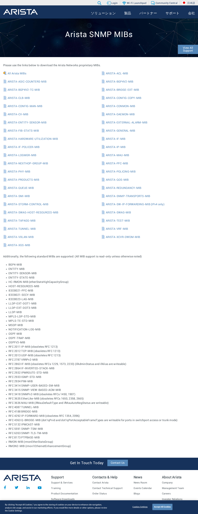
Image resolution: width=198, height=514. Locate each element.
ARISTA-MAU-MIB (117, 155)
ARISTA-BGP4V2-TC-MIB (24, 90)
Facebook (5, 487)
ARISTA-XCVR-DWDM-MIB (123, 237)
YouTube (39, 487)
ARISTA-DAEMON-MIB (120, 114)
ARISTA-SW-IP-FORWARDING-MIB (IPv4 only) (135, 204)
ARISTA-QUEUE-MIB (21, 188)
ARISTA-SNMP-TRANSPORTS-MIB (128, 196)
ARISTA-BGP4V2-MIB (119, 81)
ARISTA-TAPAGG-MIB (21, 220)
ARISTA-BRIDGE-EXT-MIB (122, 90)
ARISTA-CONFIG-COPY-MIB (123, 98)
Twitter (16, 487)
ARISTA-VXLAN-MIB (21, 237)
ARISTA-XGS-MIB (19, 245)
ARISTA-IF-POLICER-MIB (23, 147)
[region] (99, 507)
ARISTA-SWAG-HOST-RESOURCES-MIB (33, 212)
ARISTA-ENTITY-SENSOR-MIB (27, 122)
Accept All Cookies (162, 507)
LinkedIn (28, 487)
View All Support (188, 49)
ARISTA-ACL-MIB (117, 73)
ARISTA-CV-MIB (18, 114)
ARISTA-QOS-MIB (117, 180)
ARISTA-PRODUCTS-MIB (23, 180)
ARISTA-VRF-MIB (117, 229)
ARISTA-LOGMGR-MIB (22, 155)
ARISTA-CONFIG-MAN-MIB (25, 106)
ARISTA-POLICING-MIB (121, 171)
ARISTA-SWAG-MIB (118, 212)
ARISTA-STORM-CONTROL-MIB (28, 204)
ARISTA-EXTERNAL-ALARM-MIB (126, 122)
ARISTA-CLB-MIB (19, 98)
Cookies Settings (140, 507)
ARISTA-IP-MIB (115, 147)
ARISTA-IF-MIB (115, 139)
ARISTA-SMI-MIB (19, 196)
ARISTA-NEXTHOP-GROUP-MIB (28, 163)
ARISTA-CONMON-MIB (120, 106)
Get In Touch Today (87, 463)
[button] (100, 3)
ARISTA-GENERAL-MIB (120, 130)
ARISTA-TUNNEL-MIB (22, 229)
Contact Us (118, 463)
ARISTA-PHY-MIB (19, 171)
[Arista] (20, 12)
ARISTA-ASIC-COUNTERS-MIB (27, 81)
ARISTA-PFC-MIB (117, 163)
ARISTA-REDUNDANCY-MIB (123, 188)
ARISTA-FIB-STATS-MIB (23, 130)
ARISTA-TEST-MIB (118, 220)
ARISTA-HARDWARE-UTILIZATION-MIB (33, 139)
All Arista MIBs (17, 73)
